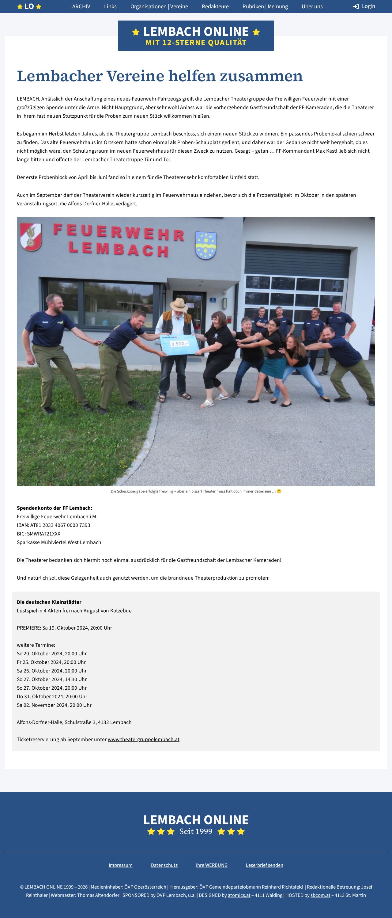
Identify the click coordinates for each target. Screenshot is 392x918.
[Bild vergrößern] (196, 482)
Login (368, 6)
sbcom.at (320, 895)
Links (110, 6)
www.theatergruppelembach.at (143, 739)
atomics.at (239, 895)
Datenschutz (164, 865)
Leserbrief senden (264, 865)
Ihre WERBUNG (212, 865)
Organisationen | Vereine (159, 6)
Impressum (121, 865)
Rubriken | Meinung (265, 6)
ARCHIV (81, 6)
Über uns (312, 6)
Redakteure (215, 6)
